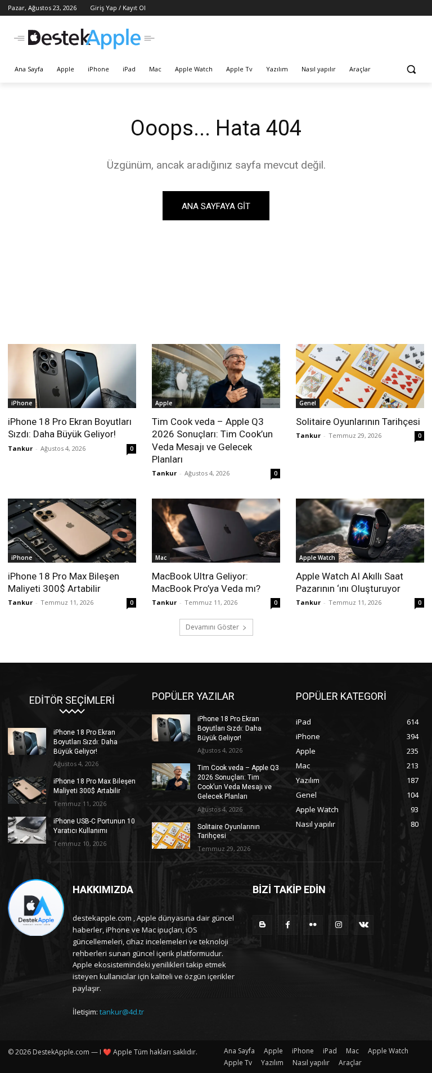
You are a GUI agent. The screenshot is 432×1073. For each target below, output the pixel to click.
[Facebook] (288, 925)
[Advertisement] (292, 38)
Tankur (20, 448)
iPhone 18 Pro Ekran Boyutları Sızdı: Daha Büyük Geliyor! (70, 428)
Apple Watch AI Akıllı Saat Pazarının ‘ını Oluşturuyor (349, 582)
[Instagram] (338, 925)
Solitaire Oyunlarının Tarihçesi (358, 421)
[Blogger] (262, 925)
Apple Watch (317, 558)
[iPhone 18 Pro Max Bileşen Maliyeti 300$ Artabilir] (72, 531)
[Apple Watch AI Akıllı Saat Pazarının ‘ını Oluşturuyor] (360, 531)
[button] (411, 69)
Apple (163, 403)
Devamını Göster (212, 627)
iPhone (21, 403)
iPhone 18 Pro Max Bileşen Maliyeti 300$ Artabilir (63, 582)
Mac (160, 558)
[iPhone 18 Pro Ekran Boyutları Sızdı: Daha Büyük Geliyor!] (72, 376)
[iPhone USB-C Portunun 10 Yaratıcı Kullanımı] (27, 830)
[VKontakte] (364, 925)
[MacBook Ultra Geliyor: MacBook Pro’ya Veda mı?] (216, 531)
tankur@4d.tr (122, 1012)
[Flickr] (313, 925)
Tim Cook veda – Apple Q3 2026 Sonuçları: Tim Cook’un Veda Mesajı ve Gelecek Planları (212, 440)
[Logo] (84, 39)
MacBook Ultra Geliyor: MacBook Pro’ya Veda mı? (206, 582)
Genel (307, 403)
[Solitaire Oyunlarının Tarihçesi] (360, 376)
